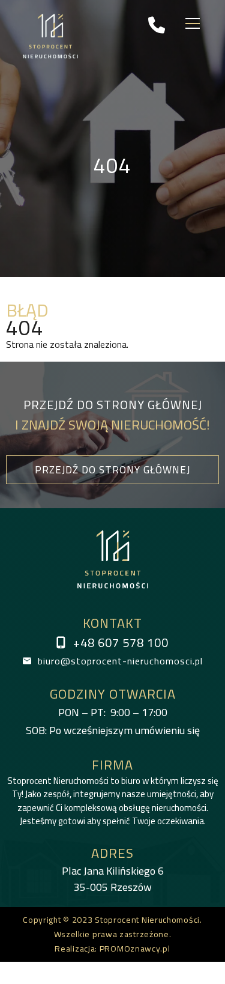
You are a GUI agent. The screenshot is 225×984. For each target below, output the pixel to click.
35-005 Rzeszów (113, 879)
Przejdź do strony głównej (112, 469)
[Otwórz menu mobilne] (192, 24)
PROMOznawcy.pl (135, 948)
